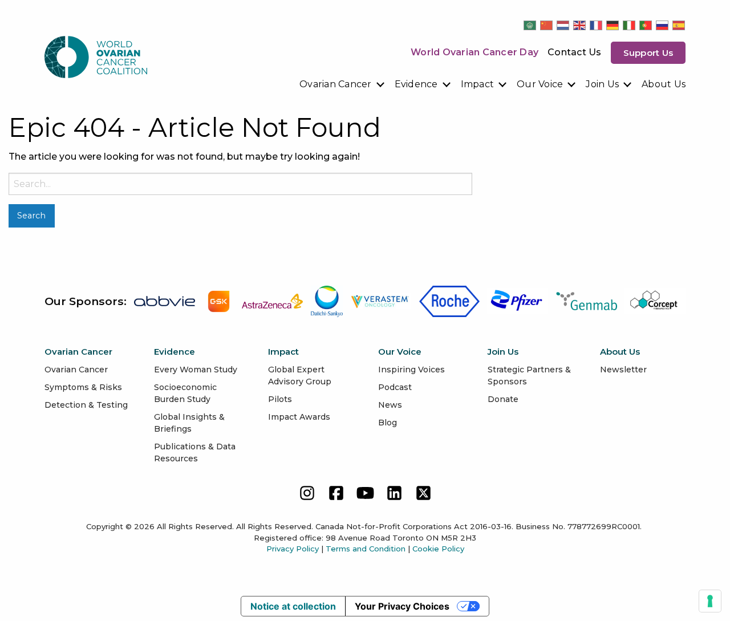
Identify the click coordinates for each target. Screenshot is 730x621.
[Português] (646, 25)
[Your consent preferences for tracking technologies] (710, 601)
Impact (477, 84)
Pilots (280, 399)
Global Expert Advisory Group (299, 375)
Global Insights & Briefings (189, 423)
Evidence (416, 84)
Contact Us (575, 52)
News (390, 405)
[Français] (596, 25)
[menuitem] (342, 84)
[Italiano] (629, 25)
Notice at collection (293, 606)
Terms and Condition (365, 548)
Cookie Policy (438, 548)
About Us (664, 84)
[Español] (679, 25)
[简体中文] (547, 25)
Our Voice (540, 84)
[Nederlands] (563, 25)
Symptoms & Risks (83, 387)
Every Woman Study (195, 369)
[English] (580, 25)
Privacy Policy (292, 548)
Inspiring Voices (411, 369)
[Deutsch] (613, 25)
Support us (648, 52)
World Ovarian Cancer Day (474, 52)
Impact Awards (299, 417)
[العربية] (530, 25)
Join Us (602, 84)
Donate (503, 399)
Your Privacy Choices (402, 606)
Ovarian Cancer (335, 84)
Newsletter (623, 369)
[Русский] (662, 25)
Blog (387, 422)
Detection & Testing (86, 405)
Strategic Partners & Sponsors (529, 375)
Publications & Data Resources (195, 452)
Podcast (395, 387)
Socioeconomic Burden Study (185, 393)
